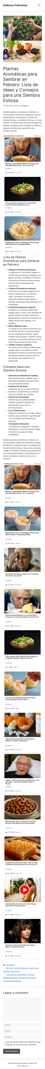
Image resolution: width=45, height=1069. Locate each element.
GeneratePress (22, 1066)
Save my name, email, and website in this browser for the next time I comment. (22, 1043)
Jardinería (10, 965)
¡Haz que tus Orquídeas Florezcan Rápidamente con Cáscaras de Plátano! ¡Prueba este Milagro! (19, 978)
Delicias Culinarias (15, 5)
